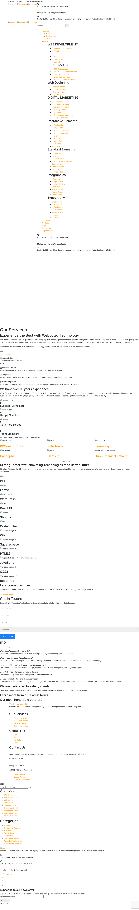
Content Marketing (61, 107)
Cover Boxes (57, 192)
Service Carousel (60, 133)
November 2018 (10, 816)
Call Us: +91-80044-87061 (48, 6)
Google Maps (57, 164)
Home (16, 735)
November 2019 (10, 813)
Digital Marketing (60, 118)
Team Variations (60, 153)
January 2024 (10, 805)
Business (7, 825)
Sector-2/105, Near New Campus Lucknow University (59, 19)
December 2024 (11, 797)
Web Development (11, 838)
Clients (56, 136)
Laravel (56, 62)
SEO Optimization (60, 69)
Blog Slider (58, 128)
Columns (57, 144)
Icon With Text (59, 184)
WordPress (58, 59)
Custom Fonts (57, 202)
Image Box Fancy (59, 189)
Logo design (57, 94)
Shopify (56, 56)
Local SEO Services (61, 77)
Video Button (59, 141)
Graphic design (58, 92)
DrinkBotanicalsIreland (111, 456)
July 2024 (8, 800)
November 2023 (11, 810)
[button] (69, 322)
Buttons (55, 156)
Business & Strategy (12, 828)
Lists (55, 215)
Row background (59, 146)
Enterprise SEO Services (62, 74)
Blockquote (58, 207)
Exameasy (102, 446)
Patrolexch (55, 446)
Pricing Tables (59, 172)
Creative (7, 830)
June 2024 (8, 803)
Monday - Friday (7, 870)
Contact (17, 743)
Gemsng (53, 456)
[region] (69, 291)
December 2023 (11, 808)
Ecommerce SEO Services (64, 79)
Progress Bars (58, 181)
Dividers (55, 169)
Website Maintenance (13, 841)
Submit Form (7, 636)
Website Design (58, 87)
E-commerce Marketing (63, 115)
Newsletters (57, 195)
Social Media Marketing (63, 104)
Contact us (7, 874)
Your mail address (7, 897)
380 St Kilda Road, (7, 858)
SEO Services (57, 102)
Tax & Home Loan (11, 833)
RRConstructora (11, 446)
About (16, 737)
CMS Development (61, 51)
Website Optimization (13, 844)
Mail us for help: (43, 13)
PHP (55, 54)
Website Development (62, 48)
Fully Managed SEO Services (65, 72)
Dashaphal (7, 456)
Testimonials (58, 125)
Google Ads (58, 112)
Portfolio (17, 740)
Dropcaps (57, 210)
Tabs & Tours (58, 159)
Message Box (57, 212)
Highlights (57, 204)
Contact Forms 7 (59, 167)
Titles (55, 218)
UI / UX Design (59, 89)
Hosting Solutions (60, 109)
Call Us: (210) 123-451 (9, 864)
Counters (56, 179)
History (56, 138)
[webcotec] (12, 4)
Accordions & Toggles (62, 161)
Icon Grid (56, 187)
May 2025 (8, 795)
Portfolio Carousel (61, 130)
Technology (9, 836)
